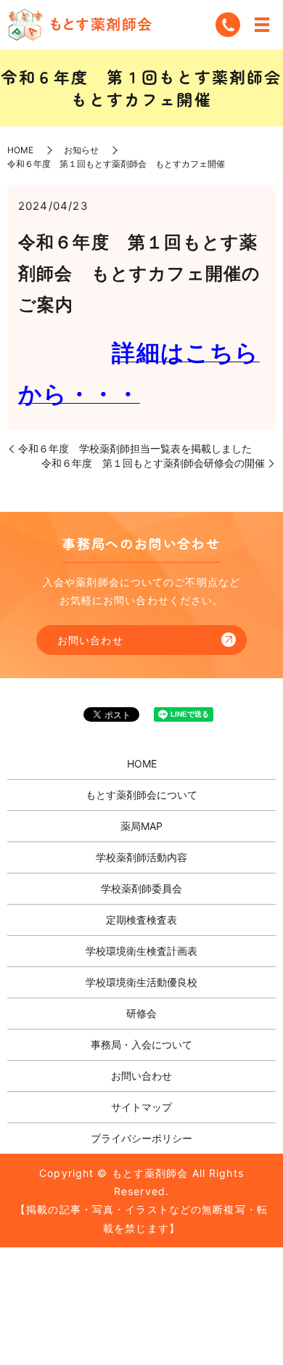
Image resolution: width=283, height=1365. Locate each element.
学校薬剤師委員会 (141, 888)
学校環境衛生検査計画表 (141, 951)
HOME (20, 149)
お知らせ (81, 149)
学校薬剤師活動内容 (141, 857)
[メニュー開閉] (262, 24)
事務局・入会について (141, 1044)
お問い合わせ (90, 640)
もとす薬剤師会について (141, 795)
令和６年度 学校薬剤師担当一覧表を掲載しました (135, 448)
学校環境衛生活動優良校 (141, 982)
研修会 (141, 1013)
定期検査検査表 (141, 919)
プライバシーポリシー (141, 1138)
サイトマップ (141, 1107)
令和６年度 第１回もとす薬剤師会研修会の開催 (153, 463)
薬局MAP (141, 826)
